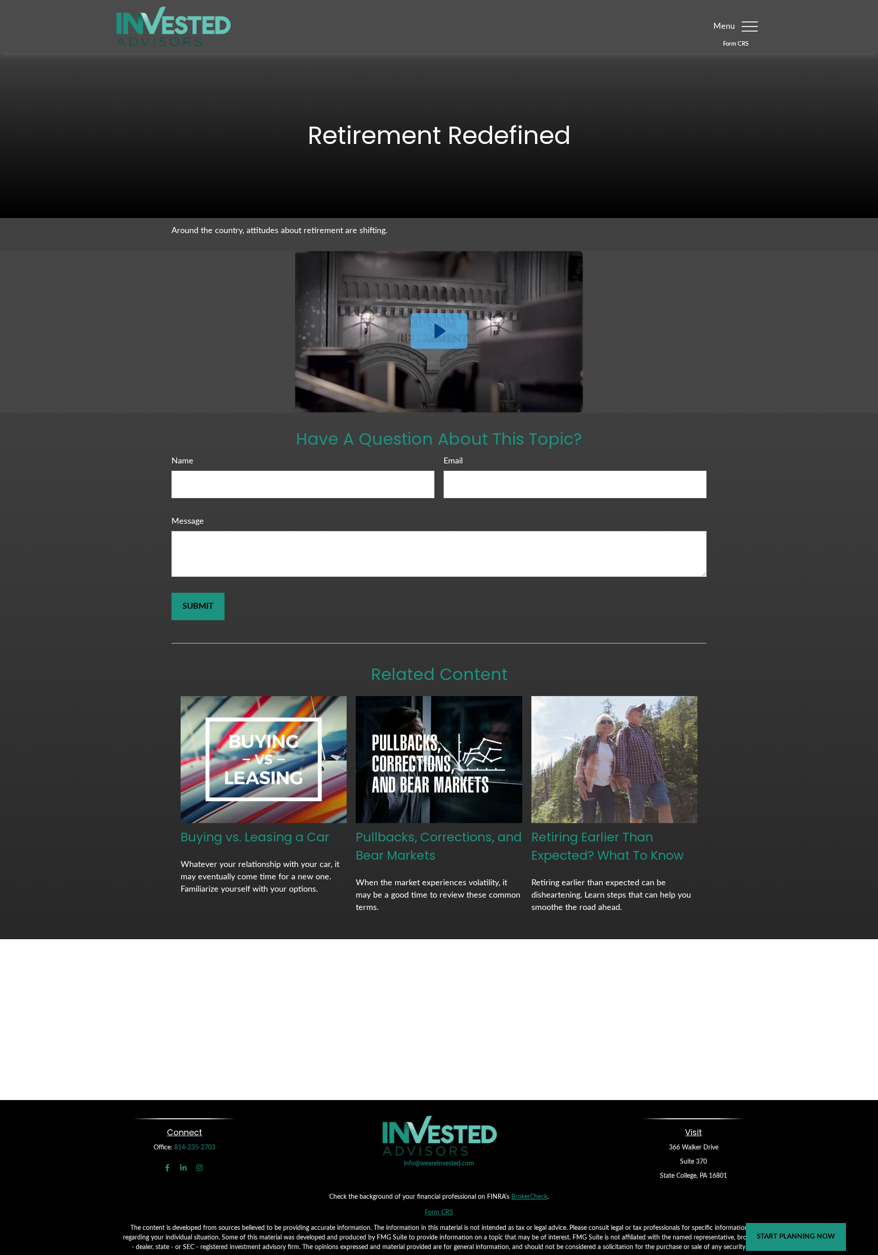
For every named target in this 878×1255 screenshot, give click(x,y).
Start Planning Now (796, 1236)
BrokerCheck (529, 1197)
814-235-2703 (194, 1147)
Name (182, 461)
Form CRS (736, 44)
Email (453, 461)
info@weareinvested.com (439, 1163)
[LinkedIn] (183, 1168)
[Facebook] (167, 1168)
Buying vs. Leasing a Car (255, 837)
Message (187, 521)
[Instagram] (199, 1168)
